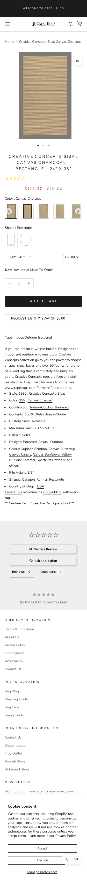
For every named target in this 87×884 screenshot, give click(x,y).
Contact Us (13, 669)
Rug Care (12, 707)
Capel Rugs (13, 492)
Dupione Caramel (22, 460)
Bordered (30, 442)
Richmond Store (17, 769)
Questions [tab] (48, 571)
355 (22, 400)
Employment (14, 653)
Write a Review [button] (45, 549)
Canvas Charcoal (40, 400)
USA (40, 486)
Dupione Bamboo (34, 449)
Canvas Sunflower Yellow (52, 454)
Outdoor (56, 442)
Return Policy (15, 645)
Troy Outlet (13, 753)
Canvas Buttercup (62, 449)
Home (9, 41)
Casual (43, 442)
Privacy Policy (65, 835)
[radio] (27, 211)
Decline (42, 860)
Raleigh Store (15, 761)
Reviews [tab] (18, 571)
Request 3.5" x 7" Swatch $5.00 (38, 318)
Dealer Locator (16, 745)
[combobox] (43, 257)
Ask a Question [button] (46, 560)
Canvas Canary (20, 454)
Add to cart (43, 301)
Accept (42, 848)
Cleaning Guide (16, 699)
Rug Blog (12, 691)
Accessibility (14, 661)
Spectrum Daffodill (51, 460)
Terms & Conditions (20, 629)
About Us (12, 637)
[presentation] (9, 211)
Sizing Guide (14, 715)
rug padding (52, 492)
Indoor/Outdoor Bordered (49, 407)
